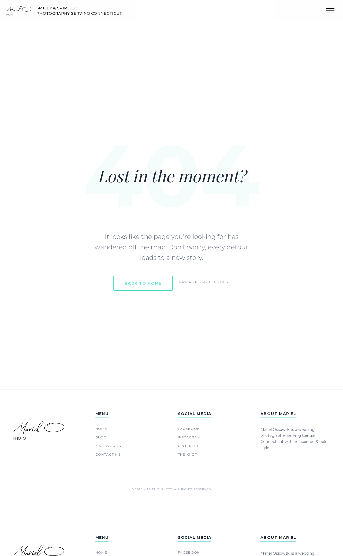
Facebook (189, 429)
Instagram (189, 437)
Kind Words (108, 446)
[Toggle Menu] (330, 10)
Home (101, 429)
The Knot (187, 454)
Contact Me (108, 454)
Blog (101, 437)
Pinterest (188, 446)
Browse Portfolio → (204, 282)
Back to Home (143, 283)
